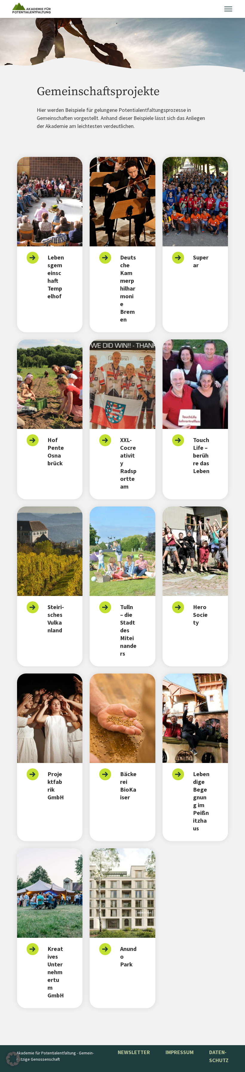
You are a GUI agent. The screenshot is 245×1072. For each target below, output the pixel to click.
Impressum (180, 1052)
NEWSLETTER (134, 1052)
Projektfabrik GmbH (56, 785)
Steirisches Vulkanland (56, 618)
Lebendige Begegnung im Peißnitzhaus (201, 801)
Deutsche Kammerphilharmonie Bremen (128, 288)
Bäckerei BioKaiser (128, 785)
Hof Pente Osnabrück (56, 451)
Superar (201, 261)
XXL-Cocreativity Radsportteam (128, 463)
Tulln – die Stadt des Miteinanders (128, 630)
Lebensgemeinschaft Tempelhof (56, 277)
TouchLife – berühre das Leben (201, 455)
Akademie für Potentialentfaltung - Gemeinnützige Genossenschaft (55, 1056)
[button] (13, 1059)
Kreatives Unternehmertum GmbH (56, 972)
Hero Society (200, 614)
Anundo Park (128, 956)
